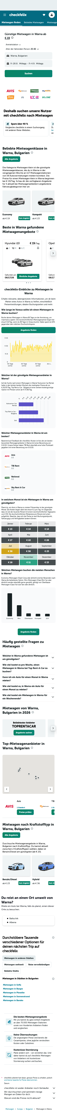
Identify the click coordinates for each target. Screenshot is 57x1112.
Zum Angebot (24, 218)
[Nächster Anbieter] (50, 789)
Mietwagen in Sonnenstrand (16, 996)
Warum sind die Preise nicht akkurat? (22, 1098)
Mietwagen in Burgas (13, 989)
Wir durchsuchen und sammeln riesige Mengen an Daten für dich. (23, 1093)
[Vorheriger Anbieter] (6, 789)
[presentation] (12, 37)
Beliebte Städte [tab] (11, 971)
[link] (11, 159)
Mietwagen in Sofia (12, 985)
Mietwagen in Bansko (13, 1000)
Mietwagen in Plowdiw (14, 993)
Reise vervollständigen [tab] (39, 964)
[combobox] (13, 44)
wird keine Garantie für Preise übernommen (20, 1080)
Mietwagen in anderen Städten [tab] (19, 958)
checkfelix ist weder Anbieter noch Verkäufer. (26, 1088)
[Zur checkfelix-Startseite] (18, 14)
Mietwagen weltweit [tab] (14, 964)
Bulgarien (29, 1109)
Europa (20, 1109)
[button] (5, 15)
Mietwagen (10, 1109)
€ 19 (7, 38)
